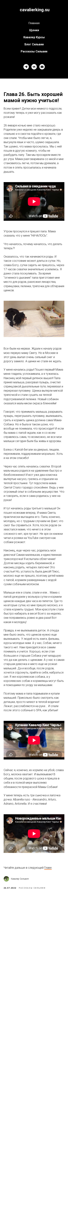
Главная (34, 23)
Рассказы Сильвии (34, 51)
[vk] (34, 66)
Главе (48, 867)
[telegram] (26, 66)
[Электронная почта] (42, 66)
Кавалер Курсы (34, 37)
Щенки (34, 30)
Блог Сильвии (34, 44)
